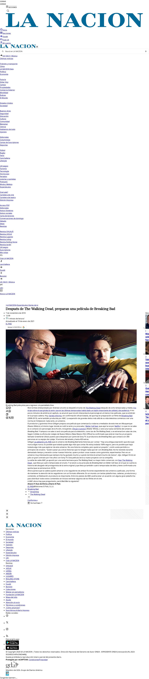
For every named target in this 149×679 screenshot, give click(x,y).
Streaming (34, 491)
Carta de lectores (7, 216)
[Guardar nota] (7, 408)
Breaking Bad (126, 415)
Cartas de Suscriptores (9, 142)
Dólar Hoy (4, 82)
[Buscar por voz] (146, 51)
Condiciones (34, 659)
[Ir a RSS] (7, 636)
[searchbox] (73, 51)
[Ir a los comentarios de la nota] (9, 408)
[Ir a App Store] (12, 649)
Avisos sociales (6, 213)
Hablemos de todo (7, 129)
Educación (4, 116)
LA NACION (11, 305)
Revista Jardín (5, 244)
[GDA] (12, 667)
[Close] (7, 510)
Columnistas (5, 140)
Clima (2, 66)
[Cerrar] (37, 46)
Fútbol (2, 150)
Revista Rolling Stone (8, 242)
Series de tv (33, 305)
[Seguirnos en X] (7, 623)
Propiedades (5, 87)
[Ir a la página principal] (74, 27)
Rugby (2, 153)
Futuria (3, 79)
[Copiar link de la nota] (7, 414)
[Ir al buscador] (8, 11)
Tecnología (4, 171)
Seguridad (4, 113)
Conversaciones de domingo (12, 218)
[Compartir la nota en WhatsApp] (9, 411)
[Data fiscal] (7, 675)
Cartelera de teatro (8, 197)
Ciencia (3, 126)
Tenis (2, 155)
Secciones (7, 33)
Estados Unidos (6, 103)
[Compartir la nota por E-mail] (12, 417)
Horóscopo (4, 174)
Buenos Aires (5, 111)
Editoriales (4, 137)
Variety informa (55, 415)
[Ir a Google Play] (12, 644)
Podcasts (4, 182)
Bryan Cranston (79, 429)
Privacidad (43, 659)
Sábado (3, 221)
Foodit (5, 36)
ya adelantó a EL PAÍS (43, 442)
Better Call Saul (92, 426)
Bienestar (4, 124)
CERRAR (3, 1)
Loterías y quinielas (8, 179)
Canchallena (5, 158)
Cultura (3, 119)
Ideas (2, 223)
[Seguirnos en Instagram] (7, 630)
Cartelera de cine (7, 195)
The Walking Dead (93, 408)
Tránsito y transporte (8, 64)
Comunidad (5, 121)
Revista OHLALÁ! (6, 231)
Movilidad (4, 92)
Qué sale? (4, 192)
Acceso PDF (4, 205)
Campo (3, 85)
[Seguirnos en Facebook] (7, 616)
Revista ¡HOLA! (6, 234)
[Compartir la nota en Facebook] (7, 417)
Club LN (6, 40)
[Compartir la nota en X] (9, 417)
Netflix (117, 426)
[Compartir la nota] (7, 411)
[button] (74, 169)
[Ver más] (29, 497)
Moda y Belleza (6, 184)
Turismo (3, 168)
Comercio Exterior (7, 90)
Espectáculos (22, 305)
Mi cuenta (7, 43)
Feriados (3, 176)
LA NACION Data (7, 69)
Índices (3, 95)
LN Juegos (4, 166)
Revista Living (5, 239)
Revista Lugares (6, 237)
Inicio (5, 30)
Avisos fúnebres (6, 210)
